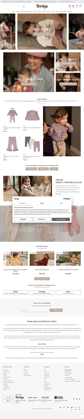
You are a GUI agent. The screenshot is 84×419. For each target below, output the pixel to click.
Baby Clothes (46, 373)
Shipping (5, 373)
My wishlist (26, 373)
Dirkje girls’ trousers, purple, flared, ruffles (11, 157)
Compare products (27, 375)
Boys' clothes (37, 11)
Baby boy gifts (31, 168)
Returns (4, 375)
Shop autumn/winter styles (42, 34)
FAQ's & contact (6, 371)
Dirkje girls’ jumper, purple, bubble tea (32, 127)
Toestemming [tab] (22, 203)
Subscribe (56, 310)
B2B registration (6, 387)
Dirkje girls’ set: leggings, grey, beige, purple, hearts (31, 157)
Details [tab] (42, 203)
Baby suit (46, 386)
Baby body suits (47, 384)
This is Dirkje (5, 370)
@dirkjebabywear (45, 287)
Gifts (56, 11)
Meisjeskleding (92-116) (68, 63)
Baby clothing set (47, 387)
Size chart (5, 378)
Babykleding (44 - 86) (29, 84)
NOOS (17, 11)
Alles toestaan (60, 219)
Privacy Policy (6, 386)
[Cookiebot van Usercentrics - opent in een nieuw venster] (64, 199)
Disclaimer (5, 384)
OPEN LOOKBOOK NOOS (42, 225)
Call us (8, 397)
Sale (53, 11)
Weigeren (23, 219)
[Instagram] (76, 399)
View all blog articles (42, 278)
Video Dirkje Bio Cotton (7, 380)
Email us (8, 400)
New (13, 11)
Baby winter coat (47, 389)
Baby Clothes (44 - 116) (26, 11)
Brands (70, 11)
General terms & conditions (8, 382)
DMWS (45, 408)
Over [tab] (62, 203)
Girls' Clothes (46, 11)
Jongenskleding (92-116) (68, 83)
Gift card (54, 168)
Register (25, 370)
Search (24, 6)
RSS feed (50, 408)
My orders (26, 371)
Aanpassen (41, 219)
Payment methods (6, 377)
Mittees (4, 389)
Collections (62, 11)
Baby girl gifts (43, 168)
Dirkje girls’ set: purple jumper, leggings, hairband (12, 128)
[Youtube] (79, 399)
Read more (16, 273)
